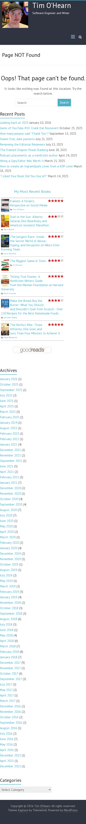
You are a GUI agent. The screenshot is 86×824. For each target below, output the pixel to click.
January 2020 (8, 548)
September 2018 (11, 613)
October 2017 (9, 673)
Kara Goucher (10, 253)
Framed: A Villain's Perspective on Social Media (28, 203)
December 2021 (10, 450)
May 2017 (6, 690)
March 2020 (8, 537)
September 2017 (11, 679)
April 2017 (7, 695)
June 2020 (6, 521)
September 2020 (11, 504)
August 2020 (8, 510)
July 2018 (6, 624)
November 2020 (10, 493)
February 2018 (9, 652)
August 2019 (8, 570)
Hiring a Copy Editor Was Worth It (22, 161)
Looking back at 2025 (14, 123)
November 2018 (10, 603)
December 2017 (10, 663)
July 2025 (6, 395)
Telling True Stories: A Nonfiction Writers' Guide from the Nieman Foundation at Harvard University (32, 283)
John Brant (9, 229)
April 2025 (7, 406)
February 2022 (9, 439)
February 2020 (9, 543)
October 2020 (9, 499)
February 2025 (9, 417)
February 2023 (9, 433)
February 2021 (9, 477)
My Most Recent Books (32, 191)
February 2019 (9, 592)
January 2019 (8, 597)
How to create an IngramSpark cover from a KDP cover (36, 166)
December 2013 (10, 766)
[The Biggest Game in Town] (5, 261)
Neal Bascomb (10, 337)
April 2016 (7, 750)
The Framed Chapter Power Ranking (24, 150)
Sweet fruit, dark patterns (17, 139)
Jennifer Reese (10, 317)
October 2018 (9, 608)
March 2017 (7, 701)
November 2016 (10, 712)
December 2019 (10, 553)
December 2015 (10, 755)
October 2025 (9, 384)
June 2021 (6, 466)
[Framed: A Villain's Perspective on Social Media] (5, 201)
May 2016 (6, 744)
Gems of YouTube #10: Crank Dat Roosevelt (29, 128)
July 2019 (6, 575)
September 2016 (11, 723)
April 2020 (7, 532)
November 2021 (10, 455)
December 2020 (10, 488)
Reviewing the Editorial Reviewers (22, 144)
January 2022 (8, 444)
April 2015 (7, 761)
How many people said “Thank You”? (24, 134)
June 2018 (6, 630)
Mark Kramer (10, 293)
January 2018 (8, 657)
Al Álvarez (17, 265)
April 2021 (7, 472)
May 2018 (6, 635)
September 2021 (11, 461)
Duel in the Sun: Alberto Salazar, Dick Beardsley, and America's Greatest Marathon (29, 221)
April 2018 (7, 641)
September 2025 (11, 390)
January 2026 (8, 379)
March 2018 (8, 646)
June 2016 (6, 739)
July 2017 (6, 684)
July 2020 (6, 515)
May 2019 (6, 581)
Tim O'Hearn (51, 5)
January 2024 (8, 423)
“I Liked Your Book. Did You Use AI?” (23, 176)
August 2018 (8, 619)
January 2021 (8, 483)
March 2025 (8, 412)
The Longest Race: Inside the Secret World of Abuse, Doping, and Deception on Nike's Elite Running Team (30, 243)
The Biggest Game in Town (28, 261)
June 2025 (6, 401)
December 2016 (10, 706)
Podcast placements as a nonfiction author (29, 155)
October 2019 (9, 564)
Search (64, 102)
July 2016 (6, 733)
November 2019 (10, 559)
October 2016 (9, 717)
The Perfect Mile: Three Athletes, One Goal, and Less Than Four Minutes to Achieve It (35, 329)
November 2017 (10, 668)
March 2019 (8, 586)
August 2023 (8, 428)
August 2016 (8, 728)
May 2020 (6, 526)
